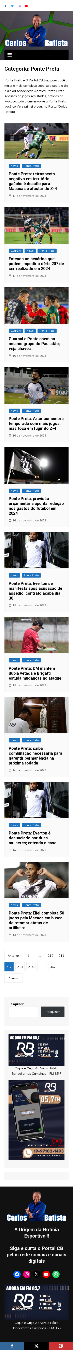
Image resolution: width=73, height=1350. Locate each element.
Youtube (26, 6)
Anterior (13, 956)
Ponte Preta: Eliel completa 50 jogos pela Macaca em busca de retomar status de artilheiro (36, 920)
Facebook (5, 6)
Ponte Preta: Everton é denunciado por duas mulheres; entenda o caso (33, 838)
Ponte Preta (31, 165)
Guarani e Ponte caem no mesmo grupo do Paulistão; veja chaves (34, 343)
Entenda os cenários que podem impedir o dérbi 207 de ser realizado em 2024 (36, 263)
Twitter (12, 6)
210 (50, 956)
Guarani (16, 250)
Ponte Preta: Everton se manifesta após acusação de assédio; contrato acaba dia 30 (35, 591)
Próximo (13, 978)
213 (20, 967)
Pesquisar (16, 1004)
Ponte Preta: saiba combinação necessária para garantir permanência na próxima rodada (35, 756)
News (14, 165)
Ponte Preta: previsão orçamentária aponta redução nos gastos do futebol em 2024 (36, 506)
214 (31, 967)
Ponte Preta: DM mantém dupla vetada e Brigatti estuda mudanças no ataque (35, 673)
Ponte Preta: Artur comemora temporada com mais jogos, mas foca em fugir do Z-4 (36, 423)
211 (61, 956)
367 (53, 967)
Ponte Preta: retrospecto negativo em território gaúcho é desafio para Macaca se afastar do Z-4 (33, 181)
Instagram (19, 6)
